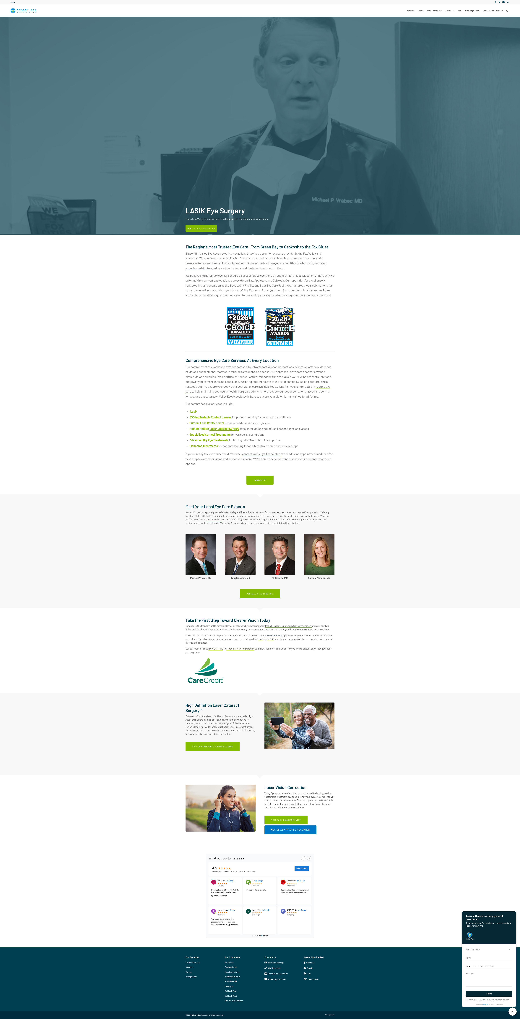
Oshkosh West (231, 996)
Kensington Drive (232, 972)
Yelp (309, 974)
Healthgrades (313, 979)
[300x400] (279, 554)
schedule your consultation (240, 648)
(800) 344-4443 (215, 648)
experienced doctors (199, 268)
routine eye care (214, 519)
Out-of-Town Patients (234, 1000)
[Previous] (2, 125)
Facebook (310, 962)
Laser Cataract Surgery (224, 428)
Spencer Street (231, 967)
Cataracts (190, 967)
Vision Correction (193, 962)
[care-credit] (206, 670)
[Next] (517, 125)
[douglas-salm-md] (240, 554)
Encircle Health (231, 981)
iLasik (261, 638)
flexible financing (273, 635)
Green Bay (229, 986)
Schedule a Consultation (201, 228)
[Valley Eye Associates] (23, 10)
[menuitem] (410, 10)
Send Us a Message (276, 962)
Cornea (188, 972)
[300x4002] (319, 554)
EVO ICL (271, 638)
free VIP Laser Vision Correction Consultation (288, 625)
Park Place (229, 962)
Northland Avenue (232, 976)
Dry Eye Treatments (215, 440)
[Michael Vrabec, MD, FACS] (201, 554)
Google (310, 968)
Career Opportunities (277, 979)
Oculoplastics (191, 976)
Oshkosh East (230, 991)
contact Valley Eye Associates (261, 454)
